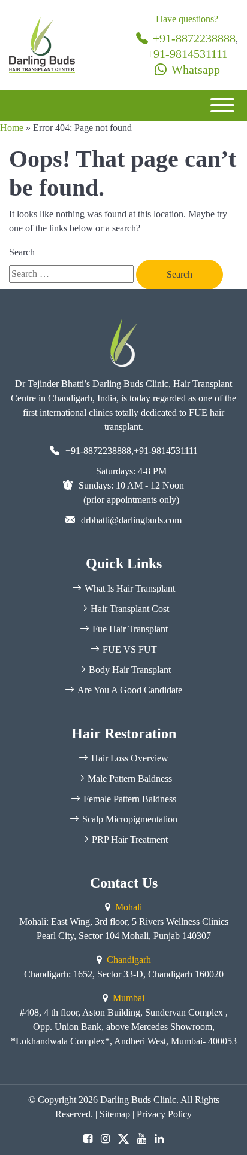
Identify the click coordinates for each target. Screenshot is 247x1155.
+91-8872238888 (194, 38)
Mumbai (128, 998)
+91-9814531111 (187, 53)
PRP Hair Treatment (130, 839)
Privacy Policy (164, 1114)
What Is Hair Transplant (130, 588)
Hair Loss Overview (129, 758)
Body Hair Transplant (130, 670)
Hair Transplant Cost (130, 609)
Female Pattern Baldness (129, 799)
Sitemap (115, 1114)
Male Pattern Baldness (130, 778)
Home (11, 128)
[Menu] (222, 105)
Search (22, 252)
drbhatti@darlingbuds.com (131, 520)
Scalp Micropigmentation (129, 819)
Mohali (128, 907)
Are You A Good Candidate (129, 690)
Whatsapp (195, 69)
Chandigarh (129, 960)
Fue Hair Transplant (130, 629)
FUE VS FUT (130, 649)
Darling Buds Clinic (138, 1100)
